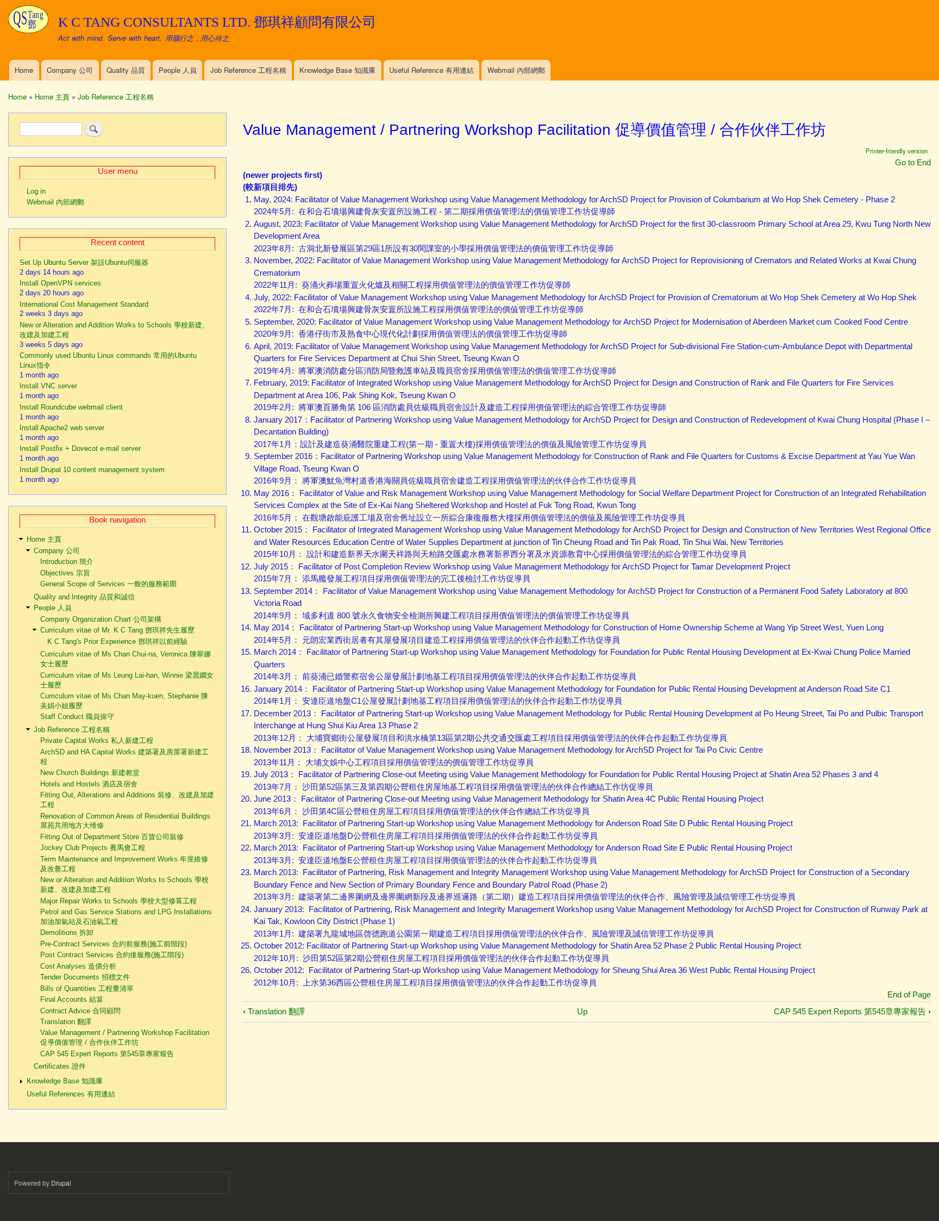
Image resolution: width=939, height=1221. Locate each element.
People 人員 (178, 70)
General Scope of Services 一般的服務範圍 (108, 584)
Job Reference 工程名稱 (248, 70)
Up (582, 1011)
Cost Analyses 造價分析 (78, 966)
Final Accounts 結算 (71, 999)
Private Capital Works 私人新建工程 (96, 740)
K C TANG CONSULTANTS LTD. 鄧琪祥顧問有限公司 (217, 22)
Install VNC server (48, 386)
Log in (36, 191)
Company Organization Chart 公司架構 (100, 619)
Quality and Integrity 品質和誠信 (84, 597)
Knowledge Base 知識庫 (337, 70)
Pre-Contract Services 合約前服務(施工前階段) (113, 944)
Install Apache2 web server (62, 428)
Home (24, 70)
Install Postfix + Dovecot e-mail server (80, 448)
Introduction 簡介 (66, 561)
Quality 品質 (126, 70)
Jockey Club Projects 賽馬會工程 (92, 848)
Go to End (913, 162)
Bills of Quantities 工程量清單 (87, 988)
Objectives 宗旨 (65, 573)
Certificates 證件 (60, 1066)
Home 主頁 (52, 96)
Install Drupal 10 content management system (92, 470)
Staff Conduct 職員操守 (77, 716)
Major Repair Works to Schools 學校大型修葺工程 (118, 901)
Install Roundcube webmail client (71, 407)
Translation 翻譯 (274, 1011)
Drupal (61, 1182)
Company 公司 (70, 70)
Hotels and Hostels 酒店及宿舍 (88, 784)
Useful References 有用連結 (71, 1094)
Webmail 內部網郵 (516, 70)
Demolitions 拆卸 (66, 932)
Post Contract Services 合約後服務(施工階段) (112, 955)
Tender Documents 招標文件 (85, 977)
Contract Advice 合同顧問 (80, 1011)
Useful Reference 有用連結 (431, 70)
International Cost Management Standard (84, 304)
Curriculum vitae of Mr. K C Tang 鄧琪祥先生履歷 (117, 630)
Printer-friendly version (897, 150)
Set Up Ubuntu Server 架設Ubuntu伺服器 (84, 262)
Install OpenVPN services (60, 283)
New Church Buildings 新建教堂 (90, 772)
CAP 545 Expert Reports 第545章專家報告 (852, 1011)
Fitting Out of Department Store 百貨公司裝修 (112, 837)
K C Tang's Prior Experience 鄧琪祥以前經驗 (117, 641)
